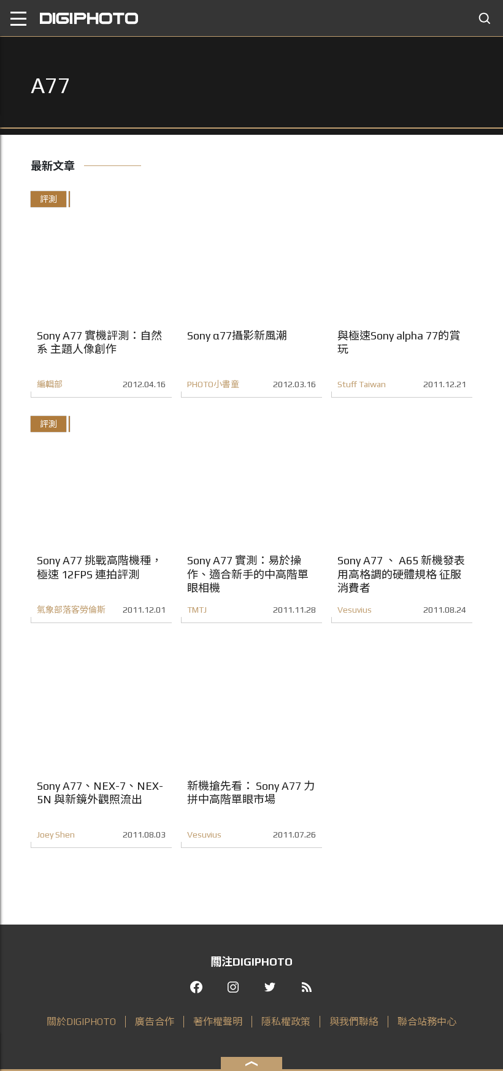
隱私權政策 (285, 1021)
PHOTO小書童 (213, 384)
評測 (48, 199)
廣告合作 (154, 1021)
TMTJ (197, 610)
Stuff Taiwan (361, 384)
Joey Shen (56, 834)
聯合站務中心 (426, 1021)
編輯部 (50, 384)
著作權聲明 (217, 1021)
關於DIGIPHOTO (81, 1021)
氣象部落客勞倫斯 (71, 610)
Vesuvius (354, 610)
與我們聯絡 (353, 1021)
